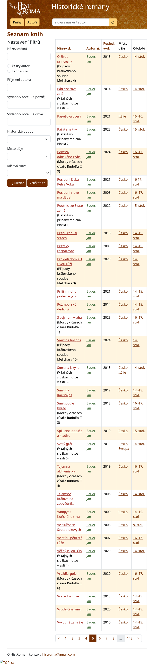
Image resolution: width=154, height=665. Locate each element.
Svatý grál (64, 444)
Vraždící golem (68, 573)
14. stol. (139, 56)
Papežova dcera (69, 116)
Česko (123, 56)
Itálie (122, 116)
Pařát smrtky (67, 129)
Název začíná (17, 49)
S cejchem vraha (69, 317)
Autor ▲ (93, 48)
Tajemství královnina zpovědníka (66, 499)
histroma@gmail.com (58, 654)
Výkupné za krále (70, 622)
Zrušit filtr (37, 183)
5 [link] (93, 638)
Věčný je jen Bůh (69, 551)
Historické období (20, 131)
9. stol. (138, 525)
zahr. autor (20, 71)
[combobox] (29, 173)
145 (129, 638)
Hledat (18, 183)
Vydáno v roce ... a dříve (25, 114)
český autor (21, 66)
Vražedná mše (68, 596)
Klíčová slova (16, 166)
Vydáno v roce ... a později (26, 97)
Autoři (32, 22)
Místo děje (15, 148)
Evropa (124, 448)
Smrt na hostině (69, 340)
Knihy (17, 22)
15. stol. (139, 129)
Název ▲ (64, 48)
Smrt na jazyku (68, 367)
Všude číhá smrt (69, 609)
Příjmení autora (19, 79)
